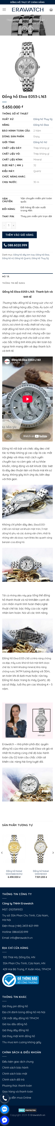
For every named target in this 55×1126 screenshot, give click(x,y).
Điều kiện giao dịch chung (17, 1061)
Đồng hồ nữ (8, 258)
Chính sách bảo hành (15, 1067)
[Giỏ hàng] (51, 9)
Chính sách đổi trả (13, 1079)
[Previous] (2, 858)
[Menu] (4, 10)
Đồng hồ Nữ (40, 142)
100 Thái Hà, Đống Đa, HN (18, 957)
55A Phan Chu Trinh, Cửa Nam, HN (23, 963)
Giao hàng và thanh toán (17, 1091)
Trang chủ (14, 20)
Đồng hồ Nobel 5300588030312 (14, 872)
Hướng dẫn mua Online (16, 1097)
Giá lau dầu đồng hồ (14, 1024)
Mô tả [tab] (5, 276)
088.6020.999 (17, 245)
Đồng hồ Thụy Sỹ (42, 119)
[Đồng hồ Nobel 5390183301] (41, 848)
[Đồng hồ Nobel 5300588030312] (14, 848)
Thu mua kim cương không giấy (21, 1042)
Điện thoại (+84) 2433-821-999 (20, 926)
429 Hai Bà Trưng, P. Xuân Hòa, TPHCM (26, 969)
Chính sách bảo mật (14, 1073)
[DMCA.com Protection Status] (27, 1109)
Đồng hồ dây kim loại (27, 23)
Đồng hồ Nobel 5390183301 (41, 872)
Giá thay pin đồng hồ (15, 1006)
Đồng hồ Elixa (41, 124)
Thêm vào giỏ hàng (19, 234)
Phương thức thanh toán (17, 1085)
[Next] (52, 858)
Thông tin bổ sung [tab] (13, 283)
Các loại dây (36, 20)
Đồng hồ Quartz (23, 258)
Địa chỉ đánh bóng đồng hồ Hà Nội (23, 1012)
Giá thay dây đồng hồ (15, 1030)
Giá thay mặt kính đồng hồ (18, 1036)
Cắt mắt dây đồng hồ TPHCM (20, 1018)
